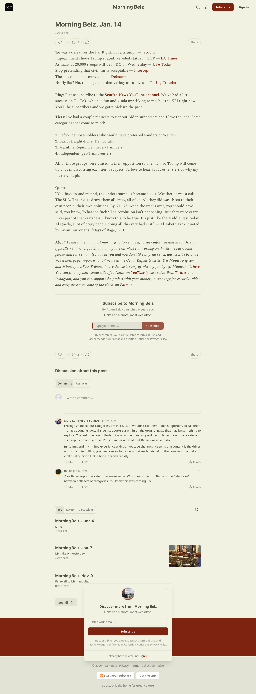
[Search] (198, 7)
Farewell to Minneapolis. (72, 581)
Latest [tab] (70, 509)
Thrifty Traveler (163, 83)
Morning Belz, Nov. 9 (74, 575)
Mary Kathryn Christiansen (82, 420)
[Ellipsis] (199, 420)
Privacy (124, 665)
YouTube (138, 273)
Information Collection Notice (126, 644)
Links (58, 526)
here (196, 267)
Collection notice (153, 665)
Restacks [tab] (81, 383)
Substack (108, 685)
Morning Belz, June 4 (74, 521)
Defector (118, 77)
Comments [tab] (65, 383)
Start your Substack (117, 675)
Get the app (148, 675)
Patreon (126, 285)
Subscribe (223, 7)
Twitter (180, 273)
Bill (66, 471)
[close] (166, 589)
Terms (135, 665)
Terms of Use (147, 640)
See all (63, 602)
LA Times (169, 58)
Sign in (243, 7)
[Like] (57, 536)
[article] (128, 528)
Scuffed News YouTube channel (132, 95)
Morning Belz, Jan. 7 (73, 548)
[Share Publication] (207, 7)
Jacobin (148, 52)
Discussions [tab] (85, 509)
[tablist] (72, 384)
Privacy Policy (158, 644)
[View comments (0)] (92, 536)
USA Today (162, 64)
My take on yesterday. (70, 553)
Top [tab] (60, 509)
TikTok (80, 101)
